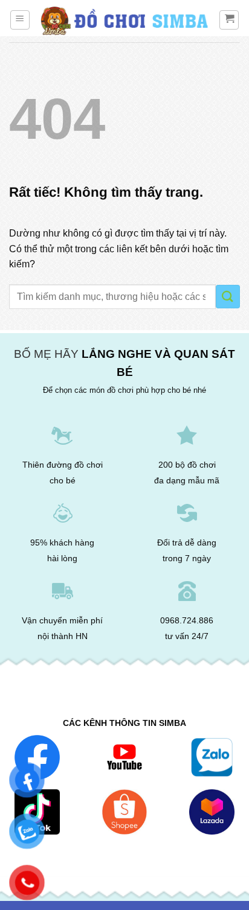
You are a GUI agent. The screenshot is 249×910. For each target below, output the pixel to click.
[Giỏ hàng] (229, 20)
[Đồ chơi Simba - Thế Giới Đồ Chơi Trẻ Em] (124, 21)
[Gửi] (228, 296)
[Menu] (20, 20)
